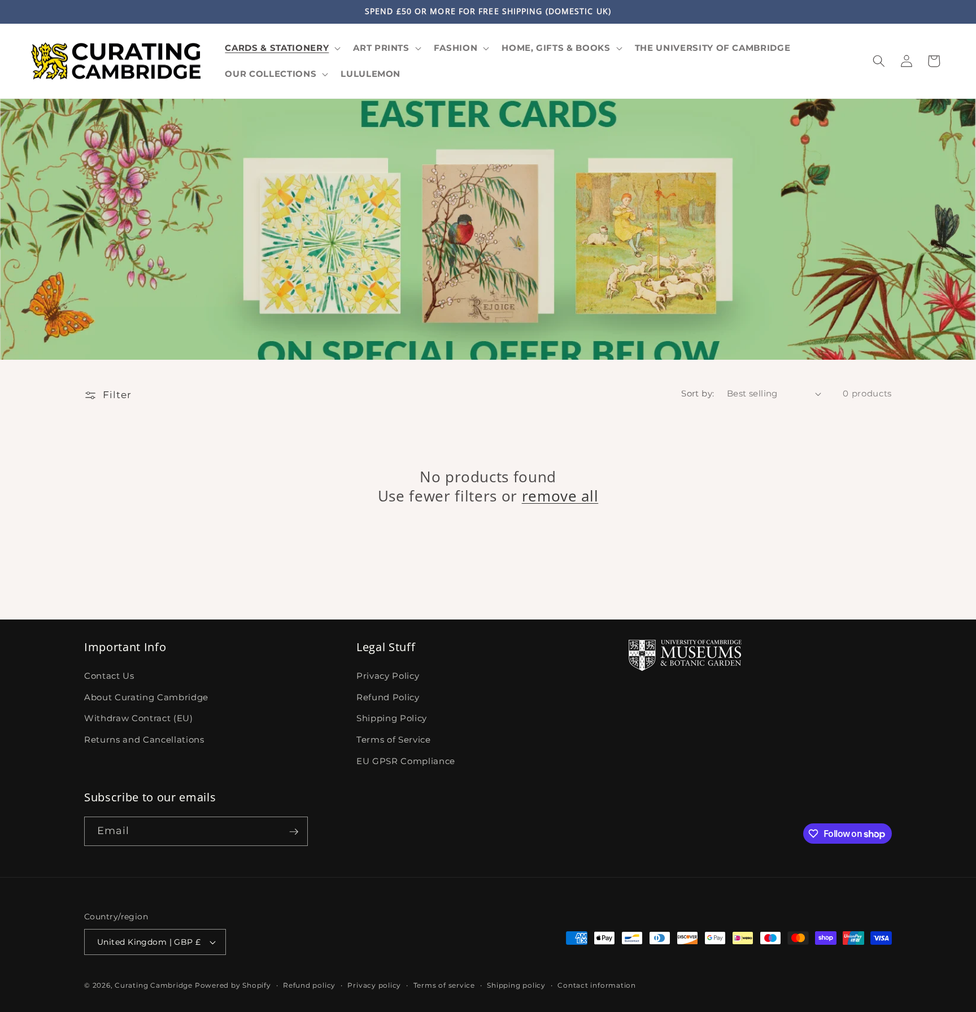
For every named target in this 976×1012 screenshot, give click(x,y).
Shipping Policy (391, 718)
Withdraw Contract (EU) (138, 718)
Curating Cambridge (154, 985)
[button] (281, 48)
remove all (560, 495)
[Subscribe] (293, 832)
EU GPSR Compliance (405, 760)
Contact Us (109, 675)
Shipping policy (516, 985)
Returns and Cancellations (144, 739)
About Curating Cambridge (146, 696)
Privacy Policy (387, 675)
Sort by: (697, 393)
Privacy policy (374, 985)
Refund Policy (388, 696)
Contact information (596, 985)
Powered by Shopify (233, 985)
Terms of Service (393, 739)
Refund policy (309, 985)
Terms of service (444, 985)
